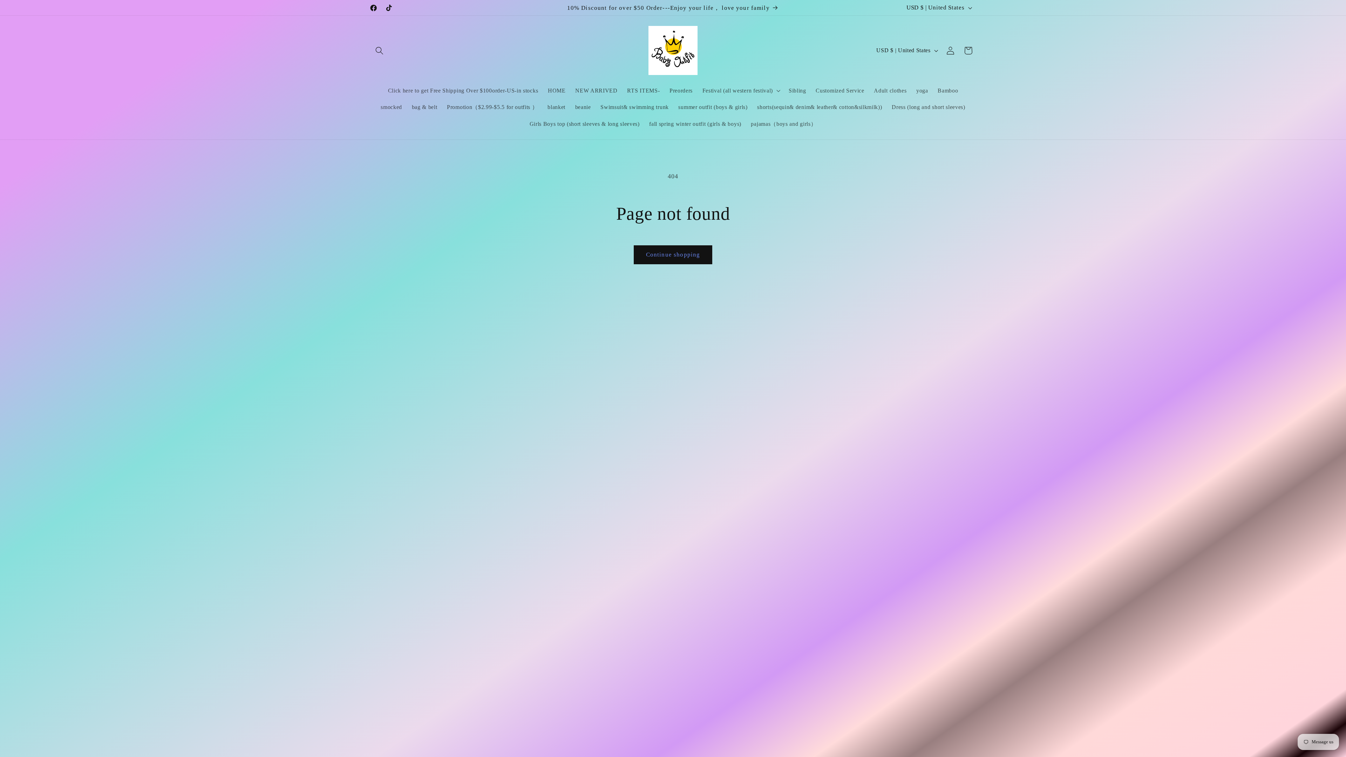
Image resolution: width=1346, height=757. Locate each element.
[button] (380, 51)
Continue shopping (673, 254)
